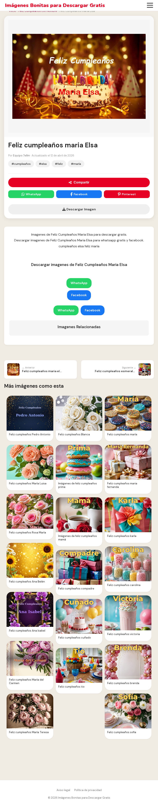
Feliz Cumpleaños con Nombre (37, 11)
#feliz (59, 164)
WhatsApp (33, 194)
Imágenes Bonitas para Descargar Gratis (55, 5)
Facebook (81, 194)
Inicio (12, 11)
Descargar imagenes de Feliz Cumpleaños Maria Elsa (79, 264)
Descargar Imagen (81, 209)
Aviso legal (63, 790)
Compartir (81, 182)
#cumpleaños (21, 164)
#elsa (43, 164)
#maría (76, 164)
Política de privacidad (88, 790)
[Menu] (150, 5)
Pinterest (129, 194)
